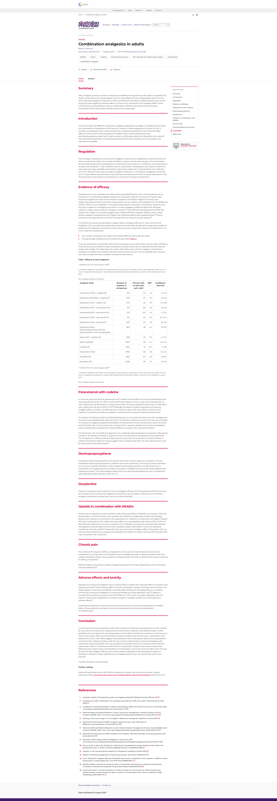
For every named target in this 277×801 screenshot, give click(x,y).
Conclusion (177, 131)
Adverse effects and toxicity (183, 127)
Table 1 (133, 239)
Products (138, 10)
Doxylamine (177, 114)
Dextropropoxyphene (181, 111)
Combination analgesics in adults (96, 14)
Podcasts (115, 25)
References (177, 134)
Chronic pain (178, 124)
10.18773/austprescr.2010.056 (134, 52)
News (130, 10)
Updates (149, 10)
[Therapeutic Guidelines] (89, 4)
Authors (91, 79)
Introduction (178, 97)
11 (162, 435)
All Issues (106, 25)
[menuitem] (119, 10)
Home (80, 14)
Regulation (177, 101)
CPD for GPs (126, 25)
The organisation (118, 10)
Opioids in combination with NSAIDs (184, 119)
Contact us (158, 10)
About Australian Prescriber (89, 785)
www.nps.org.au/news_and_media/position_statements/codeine (121, 675)
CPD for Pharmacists (142, 25)
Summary (176, 94)
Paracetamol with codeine (183, 108)
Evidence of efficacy (180, 104)
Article (81, 79)
